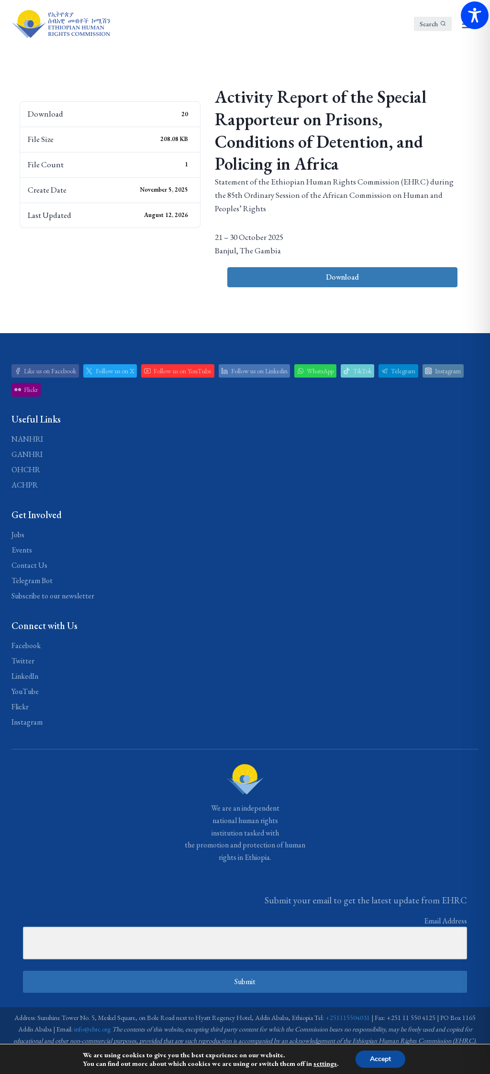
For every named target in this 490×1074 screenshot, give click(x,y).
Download (342, 277)
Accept (380, 1058)
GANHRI (27, 454)
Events (21, 550)
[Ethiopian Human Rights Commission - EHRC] (60, 24)
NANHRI (27, 439)
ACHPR (24, 485)
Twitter (22, 661)
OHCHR (25, 470)
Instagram (27, 722)
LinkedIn (24, 676)
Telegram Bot (32, 580)
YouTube (25, 691)
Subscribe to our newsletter (52, 596)
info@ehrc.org (92, 1029)
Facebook (26, 645)
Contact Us (29, 565)
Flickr (20, 707)
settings (325, 1063)
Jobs (17, 535)
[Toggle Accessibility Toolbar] (475, 15)
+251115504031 (347, 1017)
